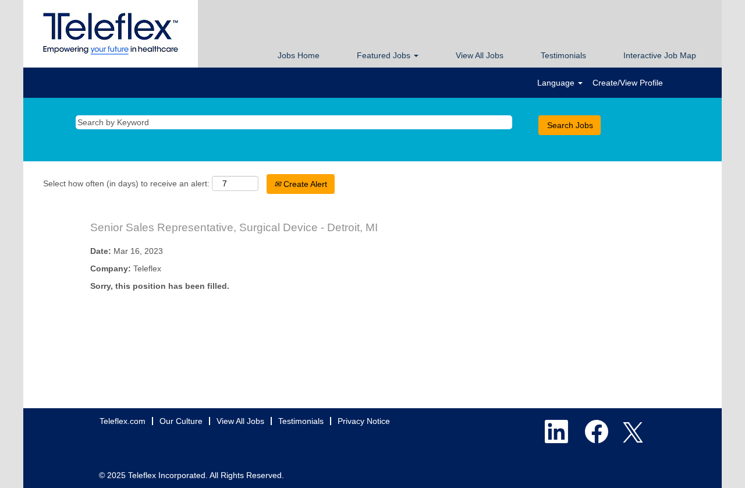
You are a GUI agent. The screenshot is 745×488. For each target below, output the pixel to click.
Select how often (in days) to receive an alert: (126, 183)
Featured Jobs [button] (385, 55)
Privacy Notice (364, 421)
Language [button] (557, 82)
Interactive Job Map (659, 55)
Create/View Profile (628, 82)
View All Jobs (479, 55)
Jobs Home (299, 55)
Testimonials (563, 55)
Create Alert (304, 184)
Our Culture (181, 421)
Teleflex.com (123, 421)
